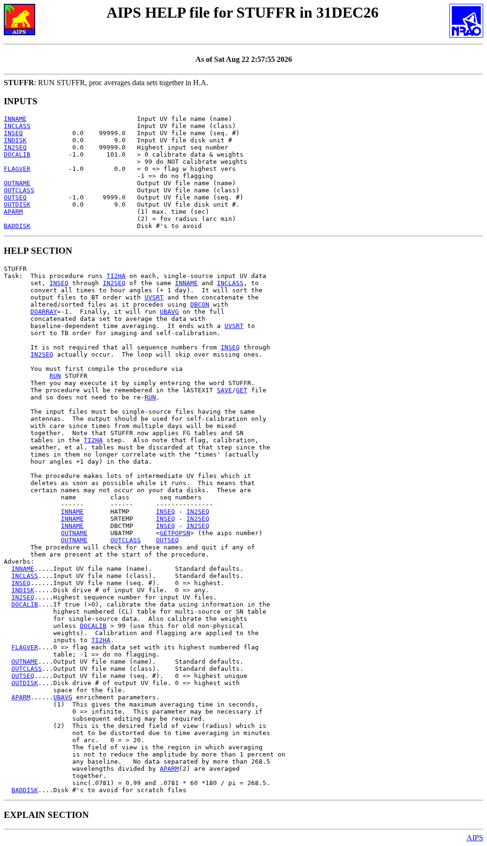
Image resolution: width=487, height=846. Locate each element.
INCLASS (17, 125)
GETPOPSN (175, 533)
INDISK (15, 140)
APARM (13, 211)
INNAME (15, 118)
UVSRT (154, 297)
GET (241, 390)
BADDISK (17, 225)
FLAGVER (17, 168)
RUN (55, 375)
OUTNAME (17, 183)
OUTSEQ (15, 197)
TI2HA (116, 275)
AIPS (475, 838)
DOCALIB (17, 154)
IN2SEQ (15, 147)
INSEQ (13, 133)
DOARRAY (43, 311)
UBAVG (169, 311)
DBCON (199, 304)
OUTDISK (17, 204)
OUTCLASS (19, 190)
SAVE (224, 390)
